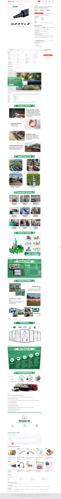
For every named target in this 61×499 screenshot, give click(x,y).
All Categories (9, 3)
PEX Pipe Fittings (20, 478)
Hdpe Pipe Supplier (33, 489)
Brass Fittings (31, 478)
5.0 (45, 50)
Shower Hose (20, 486)
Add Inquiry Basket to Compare (20, 26)
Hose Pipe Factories (28, 489)
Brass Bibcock (20, 479)
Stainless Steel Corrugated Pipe (45, 479)
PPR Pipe (31, 477)
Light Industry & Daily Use (11, 4)
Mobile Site (44, 494)
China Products (18, 494)
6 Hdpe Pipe (37, 489)
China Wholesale (27, 494)
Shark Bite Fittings (44, 478)
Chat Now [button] (49, 13)
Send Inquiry (38, 13)
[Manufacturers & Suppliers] (11, 1)
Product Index (41, 494)
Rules (53, 3)
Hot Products (15, 494)
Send (12, 443)
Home (8, 4)
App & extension (45, 3)
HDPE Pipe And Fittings (32, 479)
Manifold (20, 477)
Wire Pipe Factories (22, 489)
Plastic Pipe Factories (10, 489)
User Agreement (34, 496)
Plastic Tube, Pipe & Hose (22, 4)
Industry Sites (34, 494)
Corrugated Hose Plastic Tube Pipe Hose (46, 486)
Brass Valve (9, 479)
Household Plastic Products (16, 4)
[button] (39, 50)
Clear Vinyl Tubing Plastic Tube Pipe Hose (27, 486)
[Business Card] (52, 52)
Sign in (52, 1)
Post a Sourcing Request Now (25, 443)
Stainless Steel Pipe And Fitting (11, 477)
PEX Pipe (8, 478)
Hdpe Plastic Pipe (41, 489)
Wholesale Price (31, 494)
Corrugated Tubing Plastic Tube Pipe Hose (36, 486)
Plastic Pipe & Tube (16, 486)
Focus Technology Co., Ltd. (26, 496)
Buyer (38, 3)
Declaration (37, 496)
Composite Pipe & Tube (10, 486)
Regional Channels (38, 494)
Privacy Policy (40, 496)
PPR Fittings (43, 477)
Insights (46, 494)
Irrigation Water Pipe (46, 489)
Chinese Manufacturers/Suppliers (23, 494)
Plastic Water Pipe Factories (16, 489)
